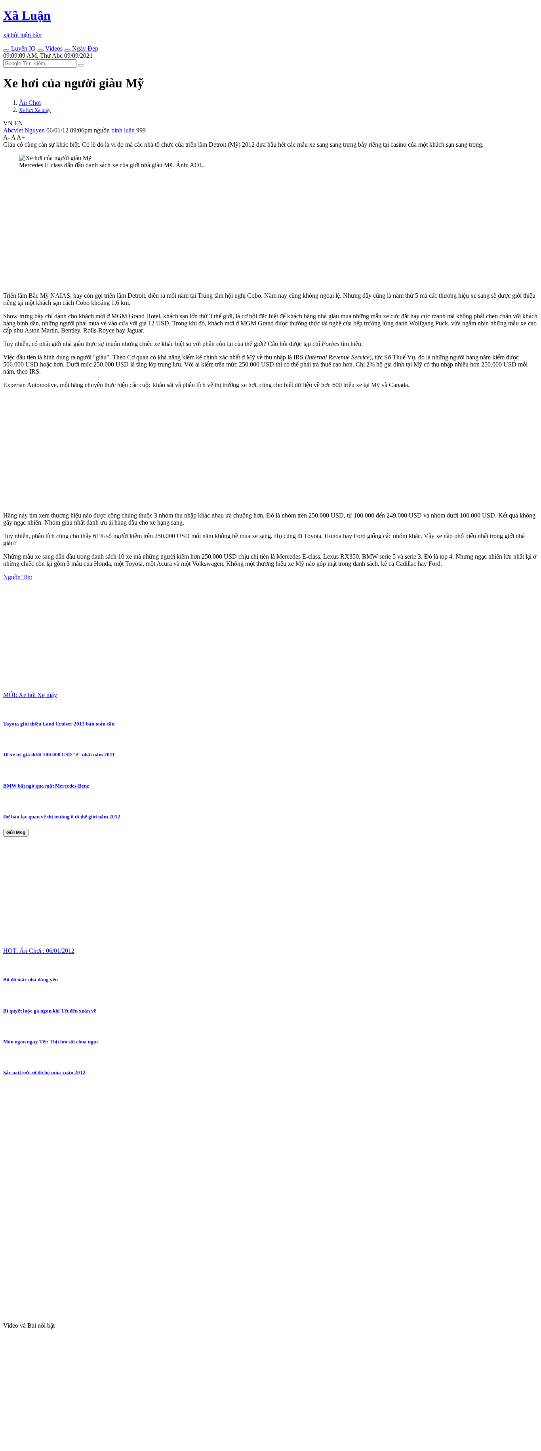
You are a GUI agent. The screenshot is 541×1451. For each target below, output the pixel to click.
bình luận (123, 130)
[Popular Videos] (40, 50)
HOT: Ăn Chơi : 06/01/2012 (38, 950)
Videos (53, 48)
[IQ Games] (6, 50)
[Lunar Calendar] (67, 50)
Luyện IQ (23, 48)
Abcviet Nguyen (24, 130)
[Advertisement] (240, 230)
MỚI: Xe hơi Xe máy (30, 694)
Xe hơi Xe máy (35, 110)
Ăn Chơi (30, 102)
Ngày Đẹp (84, 48)
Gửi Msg (15, 832)
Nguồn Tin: (17, 577)
